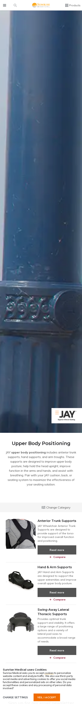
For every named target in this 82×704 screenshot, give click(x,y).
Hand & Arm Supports (55, 567)
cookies (49, 672)
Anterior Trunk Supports (57, 521)
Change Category (58, 507)
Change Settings (15, 697)
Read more (57, 550)
